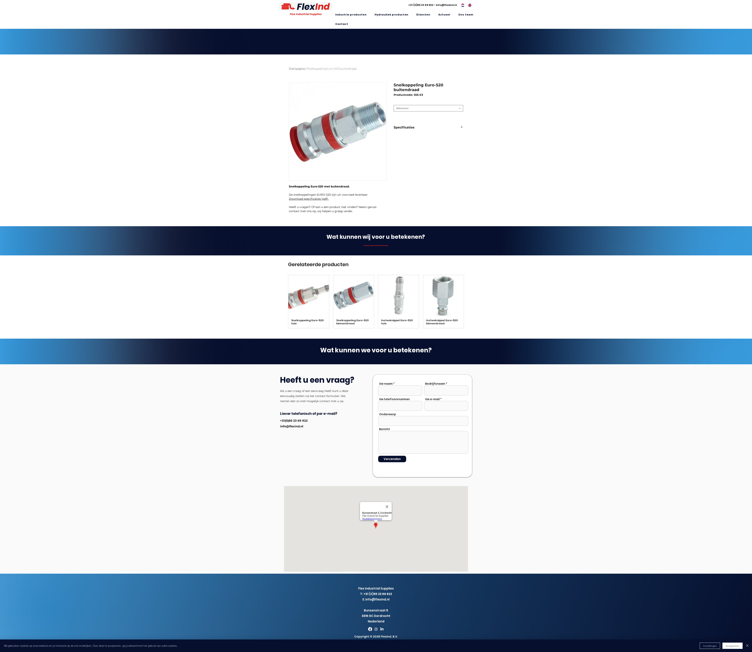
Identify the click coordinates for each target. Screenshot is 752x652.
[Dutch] (461, 5)
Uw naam (386, 383)
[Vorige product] (282, 301)
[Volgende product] (469, 301)
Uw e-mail (432, 399)
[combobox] (428, 108)
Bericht (384, 429)
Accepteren (732, 645)
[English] (468, 5)
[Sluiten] (747, 646)
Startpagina (297, 68)
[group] (376, 301)
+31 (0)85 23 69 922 (420, 5)
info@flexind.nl (446, 5)
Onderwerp (387, 414)
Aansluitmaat (402, 101)
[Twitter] (376, 629)
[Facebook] (370, 629)
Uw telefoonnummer (394, 399)
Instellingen (710, 645)
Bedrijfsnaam (435, 383)
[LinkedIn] (382, 629)
